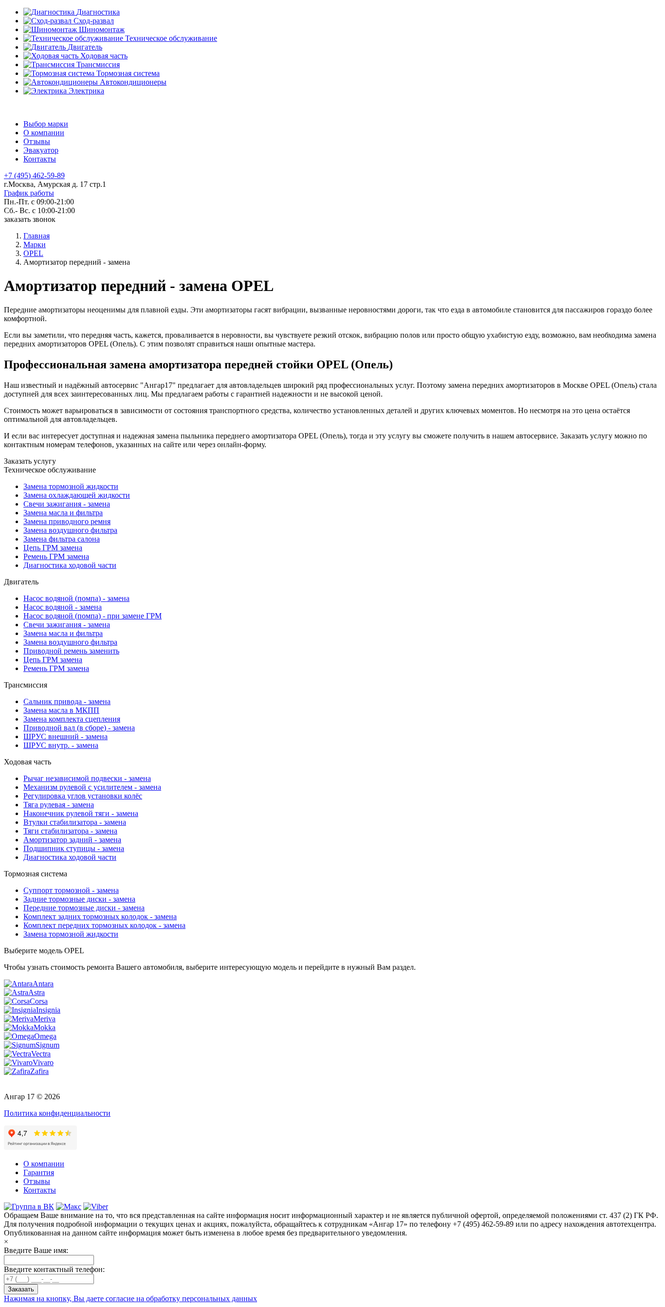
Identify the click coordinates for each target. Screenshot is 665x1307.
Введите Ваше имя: (36, 1250)
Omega (45, 1036)
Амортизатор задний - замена (72, 839)
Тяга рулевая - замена (58, 804)
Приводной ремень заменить (71, 651)
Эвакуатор (40, 150)
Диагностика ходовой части (69, 565)
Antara (43, 984)
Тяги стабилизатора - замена (70, 831)
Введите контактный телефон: (54, 1269)
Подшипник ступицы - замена (73, 848)
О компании (43, 132)
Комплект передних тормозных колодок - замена (104, 925)
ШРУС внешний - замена (65, 736)
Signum (47, 1045)
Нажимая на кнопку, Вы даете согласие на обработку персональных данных (130, 1298)
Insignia (48, 1010)
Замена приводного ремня (67, 521)
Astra (36, 992)
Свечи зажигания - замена (66, 504)
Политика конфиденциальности (57, 1113)
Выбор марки (45, 124)
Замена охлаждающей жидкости (76, 495)
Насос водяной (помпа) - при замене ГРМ (92, 616)
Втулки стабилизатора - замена (74, 822)
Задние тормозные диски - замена (79, 899)
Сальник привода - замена (67, 701)
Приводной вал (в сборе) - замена (79, 728)
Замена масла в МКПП (61, 710)
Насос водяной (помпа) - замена (76, 598)
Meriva (44, 1019)
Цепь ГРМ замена (52, 548)
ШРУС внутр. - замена (60, 745)
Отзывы (36, 141)
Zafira (39, 1071)
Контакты (39, 159)
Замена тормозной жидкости (70, 486)
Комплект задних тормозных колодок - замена (100, 916)
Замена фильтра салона (61, 539)
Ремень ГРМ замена (56, 556)
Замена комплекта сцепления (71, 719)
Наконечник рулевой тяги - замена (80, 813)
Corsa (39, 1001)
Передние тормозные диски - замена (84, 908)
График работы (29, 193)
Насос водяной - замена (62, 607)
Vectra (41, 1054)
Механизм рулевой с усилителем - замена (92, 787)
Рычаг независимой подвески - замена (87, 778)
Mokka (44, 1027)
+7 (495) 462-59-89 (34, 175)
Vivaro (43, 1062)
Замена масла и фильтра (63, 512)
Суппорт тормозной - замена (71, 890)
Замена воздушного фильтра (70, 530)
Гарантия (38, 1172)
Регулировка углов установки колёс (82, 796)
